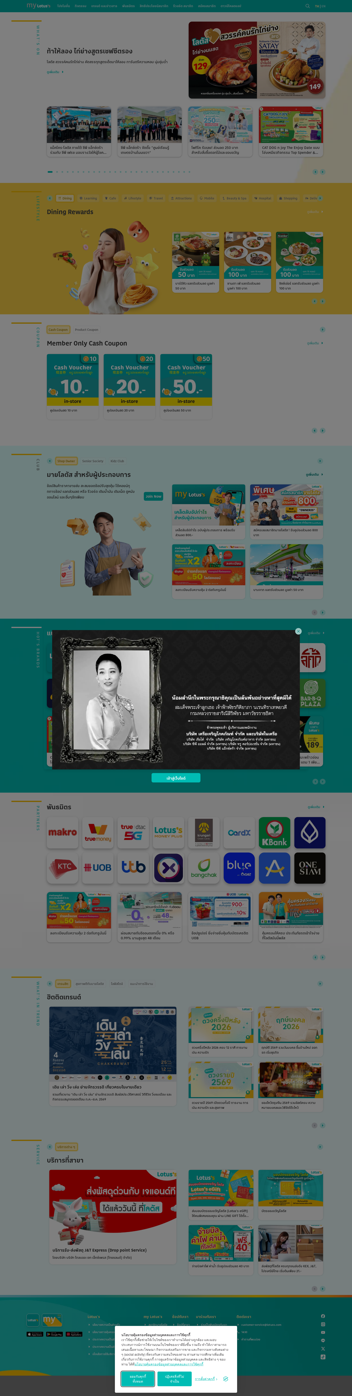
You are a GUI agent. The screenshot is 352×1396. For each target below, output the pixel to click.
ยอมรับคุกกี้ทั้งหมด (138, 1379)
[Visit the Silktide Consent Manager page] (226, 1379)
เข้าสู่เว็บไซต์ (176, 778)
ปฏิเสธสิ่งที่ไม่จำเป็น (174, 1379)
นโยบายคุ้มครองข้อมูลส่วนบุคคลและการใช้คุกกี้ (168, 1364)
